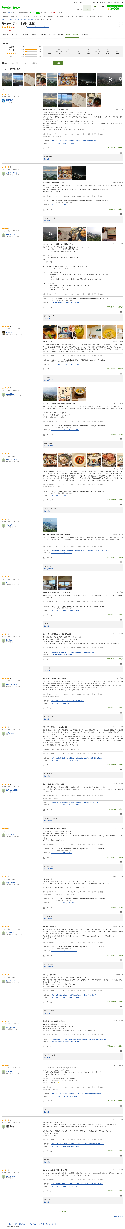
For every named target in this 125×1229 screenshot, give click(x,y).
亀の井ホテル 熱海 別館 (18, 23)
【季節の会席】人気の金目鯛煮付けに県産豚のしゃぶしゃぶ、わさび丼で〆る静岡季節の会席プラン (77, 1094)
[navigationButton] (120, 79)
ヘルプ (75, 2)
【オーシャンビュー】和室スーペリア (61, 204)
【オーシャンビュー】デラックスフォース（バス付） (65, 760)
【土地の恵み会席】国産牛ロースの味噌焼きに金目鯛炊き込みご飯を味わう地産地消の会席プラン (77, 758)
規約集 (48, 1224)
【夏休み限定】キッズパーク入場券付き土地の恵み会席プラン (67, 701)
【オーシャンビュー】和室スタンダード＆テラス (64, 1186)
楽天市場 (110, 2)
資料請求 (54, 1224)
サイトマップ (91, 2)
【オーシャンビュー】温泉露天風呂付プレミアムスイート (66, 1146)
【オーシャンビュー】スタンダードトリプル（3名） (65, 143)
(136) (45, 35)
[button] (7, 79)
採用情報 (42, 1224)
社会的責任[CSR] (32, 1224)
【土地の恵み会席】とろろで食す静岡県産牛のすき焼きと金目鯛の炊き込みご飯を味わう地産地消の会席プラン (80, 1039)
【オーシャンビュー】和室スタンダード (61, 495)
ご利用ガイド (82, 2)
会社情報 (10, 1224)
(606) (72, 35)
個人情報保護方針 (19, 1224)
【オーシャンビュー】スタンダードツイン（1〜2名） (65, 302)
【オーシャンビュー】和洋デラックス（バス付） (64, 951)
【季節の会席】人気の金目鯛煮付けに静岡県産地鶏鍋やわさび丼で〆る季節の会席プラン (74, 141)
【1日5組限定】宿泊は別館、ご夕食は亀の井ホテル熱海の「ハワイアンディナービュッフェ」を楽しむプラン (80, 550)
